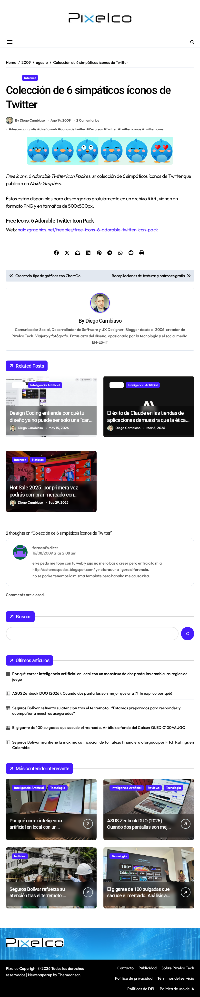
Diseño (13, 78)
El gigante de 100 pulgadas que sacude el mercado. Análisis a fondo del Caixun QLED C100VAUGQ (98, 727)
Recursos (48, 78)
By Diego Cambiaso (30, 120)
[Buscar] (187, 633)
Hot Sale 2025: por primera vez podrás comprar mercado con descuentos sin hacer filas (44, 495)
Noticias (38, 460)
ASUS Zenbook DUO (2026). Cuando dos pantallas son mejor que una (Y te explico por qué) (92, 693)
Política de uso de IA (176, 988)
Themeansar (69, 974)
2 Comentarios (87, 120)
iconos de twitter (73, 129)
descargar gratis (23, 129)
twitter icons (153, 129)
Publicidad (148, 967)
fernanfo (40, 547)
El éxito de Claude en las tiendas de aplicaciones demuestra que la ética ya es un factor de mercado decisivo (146, 420)
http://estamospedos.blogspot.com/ (63, 569)
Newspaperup (40, 974)
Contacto (125, 967)
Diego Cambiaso (103, 321)
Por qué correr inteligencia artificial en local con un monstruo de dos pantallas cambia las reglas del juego (100, 676)
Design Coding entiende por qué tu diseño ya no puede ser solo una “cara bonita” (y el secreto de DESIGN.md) (50, 420)
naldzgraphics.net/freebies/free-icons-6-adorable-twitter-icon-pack (88, 230)
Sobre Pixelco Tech (177, 967)
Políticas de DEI (140, 988)
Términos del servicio (175, 978)
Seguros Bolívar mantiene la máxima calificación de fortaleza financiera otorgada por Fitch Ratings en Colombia (103, 745)
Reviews (154, 788)
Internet (30, 78)
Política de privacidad (133, 978)
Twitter (111, 129)
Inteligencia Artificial (45, 385)
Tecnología (57, 788)
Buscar (23, 617)
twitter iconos (130, 129)
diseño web (48, 129)
